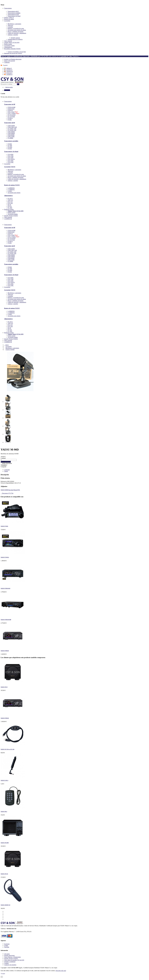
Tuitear (6, 471)
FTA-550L (11, 157)
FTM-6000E (11, 135)
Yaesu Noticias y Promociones (12, 957)
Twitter (6, 945)
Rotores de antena (9, 19)
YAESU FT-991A (5, 557)
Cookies (6, 963)
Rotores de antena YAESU (12, 185)
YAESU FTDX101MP (6, 619)
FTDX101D (11, 109)
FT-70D (10, 145)
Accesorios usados (13, 214)
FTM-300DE (11, 132)
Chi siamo (7, 954)
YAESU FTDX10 (5, 650)
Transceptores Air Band (14, 16)
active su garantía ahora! (87, 56)
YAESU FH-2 (4, 811)
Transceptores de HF (13, 14)
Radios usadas (8, 44)
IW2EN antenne (15, 38)
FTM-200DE (11, 133)
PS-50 (9, 204)
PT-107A (10, 198)
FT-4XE (10, 147)
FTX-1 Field (11, 112)
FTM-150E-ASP (12, 127)
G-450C (10, 191)
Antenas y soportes (13, 34)
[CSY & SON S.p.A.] (12, 82)
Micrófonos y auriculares (14, 24)
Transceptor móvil (9, 122)
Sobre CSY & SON (9, 61)
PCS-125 (10, 201)
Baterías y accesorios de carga (16, 28)
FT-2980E (10, 138)
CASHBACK (8, 342)
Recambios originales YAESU (12, 48)
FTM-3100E (11, 136)
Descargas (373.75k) (7, 493)
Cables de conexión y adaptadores (17, 33)
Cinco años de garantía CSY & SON (14, 960)
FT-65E (10, 148)
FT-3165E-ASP (12, 130)
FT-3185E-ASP (12, 128)
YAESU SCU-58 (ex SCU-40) (7, 749)
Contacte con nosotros (10, 964)
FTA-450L (11, 160)
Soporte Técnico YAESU (11, 339)
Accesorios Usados (9, 45)
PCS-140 (10, 203)
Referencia (4, 481)
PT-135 (10, 206)
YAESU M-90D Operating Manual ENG (10, 490)
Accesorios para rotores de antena (17, 30)
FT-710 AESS (11, 115)
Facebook (6, 944)
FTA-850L (11, 154)
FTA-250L (11, 162)
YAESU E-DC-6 (4, 780)
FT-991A (10, 118)
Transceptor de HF (9, 104)
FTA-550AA (11, 159)
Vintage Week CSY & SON (11, 42)
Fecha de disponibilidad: (7, 483)
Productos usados (9, 332)
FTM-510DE (11, 125)
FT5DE (10, 144)
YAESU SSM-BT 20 (5, 905)
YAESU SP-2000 (5, 842)
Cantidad (3, 458)
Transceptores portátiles (14, 13)
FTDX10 (10, 110)
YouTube (6, 947)
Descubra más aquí (61, 970)
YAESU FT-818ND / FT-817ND (17, 52)
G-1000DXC (11, 189)
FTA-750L (11, 156)
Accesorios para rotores (14, 192)
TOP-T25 (10, 200)
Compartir (3, 466)
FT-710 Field (11, 116)
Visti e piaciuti (8, 41)
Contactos (7, 62)
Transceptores (8, 8)
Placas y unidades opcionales (15, 31)
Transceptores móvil (13, 11)
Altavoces (10, 25)
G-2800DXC (11, 188)
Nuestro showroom (12, 59)
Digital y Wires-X (9, 17)
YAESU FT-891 (4, 526)
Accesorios (7, 20)
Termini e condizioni (9, 961)
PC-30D (10, 208)
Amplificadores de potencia (15, 39)
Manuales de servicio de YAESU (13, 53)
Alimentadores (8, 47)
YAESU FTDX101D (5, 588)
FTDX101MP (11, 107)
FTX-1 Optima (12, 113)
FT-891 (10, 119)
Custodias (10, 27)
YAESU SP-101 (4, 873)
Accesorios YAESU (9, 166)
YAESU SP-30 (4, 687)
